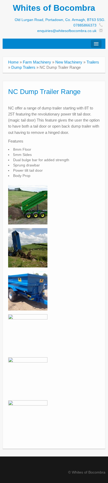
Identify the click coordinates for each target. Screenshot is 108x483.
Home (13, 62)
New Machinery (68, 62)
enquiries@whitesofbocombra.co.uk (66, 31)
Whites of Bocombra (54, 8)
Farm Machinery (37, 62)
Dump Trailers (23, 67)
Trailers (93, 62)
